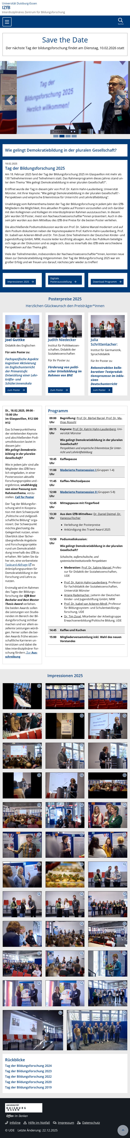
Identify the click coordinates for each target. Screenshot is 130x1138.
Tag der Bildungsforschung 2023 (28, 1071)
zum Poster (13, 390)
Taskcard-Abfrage (16, 565)
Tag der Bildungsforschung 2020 (28, 1082)
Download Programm (105, 281)
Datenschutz (91, 1123)
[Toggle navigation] (7, 21)
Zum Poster (56, 390)
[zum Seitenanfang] (122, 1130)
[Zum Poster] (65, 326)
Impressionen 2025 (18, 281)
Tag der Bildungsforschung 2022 (28, 1076)
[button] (9, 100)
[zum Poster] (22, 326)
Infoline (15, 1123)
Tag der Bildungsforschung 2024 (28, 1065)
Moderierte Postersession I (78, 470)
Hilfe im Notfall (39, 1123)
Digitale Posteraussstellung (61, 280)
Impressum (66, 1123)
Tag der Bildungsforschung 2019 (28, 1087)
